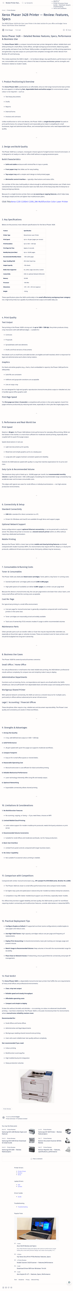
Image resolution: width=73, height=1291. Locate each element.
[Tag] (11, 1129)
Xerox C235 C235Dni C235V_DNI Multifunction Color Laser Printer (39, 201)
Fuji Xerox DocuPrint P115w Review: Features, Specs (34, 1257)
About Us (56, 1)
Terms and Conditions (60, 8)
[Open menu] (3, 2)
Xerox (19, 1174)
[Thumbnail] (32, 1131)
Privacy (28, 1279)
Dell (19, 1185)
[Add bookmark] (64, 30)
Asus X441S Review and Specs (26, 1246)
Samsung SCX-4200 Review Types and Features (14, 1133)
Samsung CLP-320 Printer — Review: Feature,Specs (50, 1133)
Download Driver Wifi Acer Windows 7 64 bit (31, 1268)
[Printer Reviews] (7, 1108)
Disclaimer (21, 1279)
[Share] (68, 30)
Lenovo (20, 1186)
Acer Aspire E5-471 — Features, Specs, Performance (33, 1274)
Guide (19, 1197)
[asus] (19, 1243)
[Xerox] (19, 1254)
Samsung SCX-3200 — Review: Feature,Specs (11, 1151)
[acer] (19, 1266)
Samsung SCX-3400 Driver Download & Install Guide (14, 1142)
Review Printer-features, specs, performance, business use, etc (13, 3)
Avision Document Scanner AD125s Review (49, 1142)
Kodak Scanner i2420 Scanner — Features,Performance (35, 1262)
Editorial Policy (35, 1279)
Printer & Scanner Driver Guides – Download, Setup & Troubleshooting (61, 4)
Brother (20, 1173)
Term (15, 1279)
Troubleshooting (23, 1207)
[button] (3, 1287)
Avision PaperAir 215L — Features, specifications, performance (49, 1151)
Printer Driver (22, 1171)
